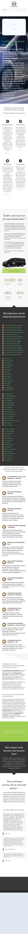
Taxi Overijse (8, 451)
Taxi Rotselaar (8, 418)
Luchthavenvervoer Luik (11, 334)
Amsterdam (7, 243)
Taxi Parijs (7, 383)
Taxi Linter (7, 436)
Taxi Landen (8, 374)
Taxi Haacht (8, 370)
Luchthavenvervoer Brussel (12, 328)
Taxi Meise (7, 442)
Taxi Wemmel (8, 458)
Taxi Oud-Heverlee (10, 449)
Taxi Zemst (7, 460)
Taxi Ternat (7, 423)
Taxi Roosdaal (8, 390)
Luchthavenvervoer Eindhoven (13, 350)
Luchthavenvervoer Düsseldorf (13, 352)
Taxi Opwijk (7, 447)
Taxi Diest (7, 367)
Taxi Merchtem (9, 445)
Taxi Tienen (7, 379)
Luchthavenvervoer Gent (12, 339)
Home (3, 37)
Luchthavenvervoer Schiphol (13, 348)
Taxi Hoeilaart (8, 407)
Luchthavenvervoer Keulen (12, 354)
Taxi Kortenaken (9, 429)
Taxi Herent (7, 376)
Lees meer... (7, 153)
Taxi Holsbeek (8, 409)
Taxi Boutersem (9, 398)
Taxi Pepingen (8, 387)
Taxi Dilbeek (8, 400)
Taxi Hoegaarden (9, 405)
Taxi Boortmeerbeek (10, 396)
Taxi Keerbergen (9, 416)
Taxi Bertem (8, 363)
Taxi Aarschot (8, 361)
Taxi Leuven (8, 358)
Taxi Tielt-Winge (9, 454)
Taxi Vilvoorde (8, 381)
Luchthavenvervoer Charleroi (13, 330)
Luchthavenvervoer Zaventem (13, 325)
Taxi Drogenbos (9, 403)
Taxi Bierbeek (8, 365)
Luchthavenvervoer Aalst (12, 343)
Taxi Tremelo (8, 456)
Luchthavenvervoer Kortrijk (12, 345)
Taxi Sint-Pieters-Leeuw (11, 421)
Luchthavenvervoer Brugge (12, 341)
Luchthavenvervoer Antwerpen (13, 332)
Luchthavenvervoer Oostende (13, 337)
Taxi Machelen (8, 440)
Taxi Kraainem (8, 433)
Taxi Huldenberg (9, 412)
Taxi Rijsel (7, 385)
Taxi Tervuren (8, 425)
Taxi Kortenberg (9, 431)
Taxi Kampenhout (9, 414)
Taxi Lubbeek (8, 438)
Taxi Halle (7, 372)
